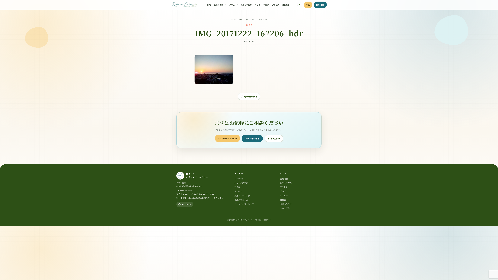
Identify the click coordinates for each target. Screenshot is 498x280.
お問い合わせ (274, 138)
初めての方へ (219, 5)
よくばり (238, 191)
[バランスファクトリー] (184, 5)
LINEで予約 (285, 208)
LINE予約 (320, 4)
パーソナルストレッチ (244, 204)
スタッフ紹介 (246, 5)
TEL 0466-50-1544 (227, 138)
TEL (308, 4)
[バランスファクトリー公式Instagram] (299, 4)
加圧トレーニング (242, 195)
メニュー (233, 5)
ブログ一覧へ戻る (249, 96)
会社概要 (285, 5)
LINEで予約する (252, 138)
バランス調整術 (241, 182)
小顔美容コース (241, 199)
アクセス (275, 5)
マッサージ (239, 178)
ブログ (266, 5)
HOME (208, 5)
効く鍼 (237, 187)
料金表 (257, 5)
